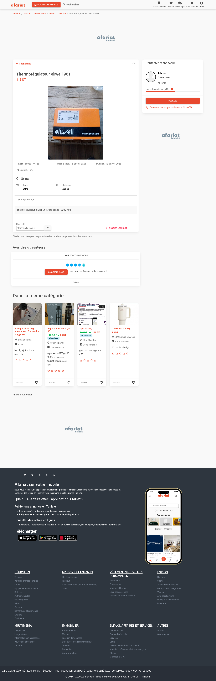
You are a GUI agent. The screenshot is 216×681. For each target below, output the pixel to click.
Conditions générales (99, 671)
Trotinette (19, 618)
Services (114, 638)
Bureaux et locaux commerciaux (77, 642)
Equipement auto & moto (26, 588)
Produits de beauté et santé (122, 595)
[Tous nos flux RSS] (54, 475)
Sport (160, 581)
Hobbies (161, 577)
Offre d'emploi (116, 630)
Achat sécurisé (16, 671)
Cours (112, 642)
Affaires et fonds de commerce (124, 645)
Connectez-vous (56, 272)
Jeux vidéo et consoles (25, 642)
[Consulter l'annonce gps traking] (91, 313)
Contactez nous (142, 671)
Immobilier (70, 625)
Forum (37, 671)
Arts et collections (165, 596)
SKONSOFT (134, 676)
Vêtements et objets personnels (126, 574)
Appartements (69, 630)
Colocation (67, 649)
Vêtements (115, 580)
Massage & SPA (117, 657)
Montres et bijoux (118, 588)
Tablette (18, 645)
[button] (201, 4)
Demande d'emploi (118, 634)
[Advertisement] (101, 38)
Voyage (160, 592)
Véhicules (22, 572)
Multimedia (23, 625)
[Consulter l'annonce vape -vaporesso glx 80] (59, 313)
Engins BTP (20, 615)
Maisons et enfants (77, 572)
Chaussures (115, 584)
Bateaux (18, 592)
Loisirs (162, 572)
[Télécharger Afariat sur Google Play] (47, 537)
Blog (29, 671)
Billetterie (161, 603)
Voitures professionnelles (26, 581)
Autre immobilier (70, 653)
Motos (17, 584)
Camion (18, 607)
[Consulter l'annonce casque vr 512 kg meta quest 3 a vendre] (27, 313)
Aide (4, 671)
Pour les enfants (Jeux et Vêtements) (79, 584)
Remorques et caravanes (26, 611)
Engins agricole (22, 599)
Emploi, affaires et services (131, 625)
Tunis (52, 13)
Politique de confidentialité (70, 671)
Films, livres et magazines (169, 588)
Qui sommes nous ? (122, 671)
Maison (65, 634)
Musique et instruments (168, 599)
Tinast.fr (146, 676)
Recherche (24, 63)
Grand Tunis (40, 13)
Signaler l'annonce (117, 228)
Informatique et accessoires (28, 638)
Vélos (17, 603)
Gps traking (86, 328)
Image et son (21, 634)
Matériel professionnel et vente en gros (128, 649)
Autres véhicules (22, 596)
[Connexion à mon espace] (133, 63)
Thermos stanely (121, 328)
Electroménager (69, 577)
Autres (27, 13)
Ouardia (62, 13)
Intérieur (66, 581)
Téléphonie (20, 630)
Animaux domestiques (167, 584)
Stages (113, 653)
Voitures (18, 577)
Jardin (65, 588)
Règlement (48, 671)
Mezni (162, 73)
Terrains (66, 645)
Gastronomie (163, 634)
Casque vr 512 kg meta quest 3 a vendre (27, 330)
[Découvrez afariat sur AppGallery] (68, 537)
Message (173, 101)
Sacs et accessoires (119, 592)
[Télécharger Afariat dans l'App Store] (27, 537)
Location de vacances (72, 638)
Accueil (16, 13)
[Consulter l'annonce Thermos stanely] (124, 313)
